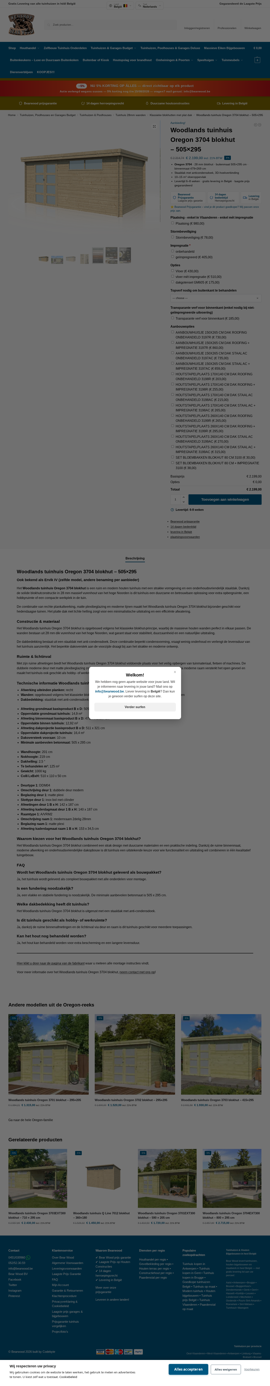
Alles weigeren (226, 1369)
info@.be (109, 691)
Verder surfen (135, 707)
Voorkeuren (252, 1369)
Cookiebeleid (68, 1377)
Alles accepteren (188, 1369)
